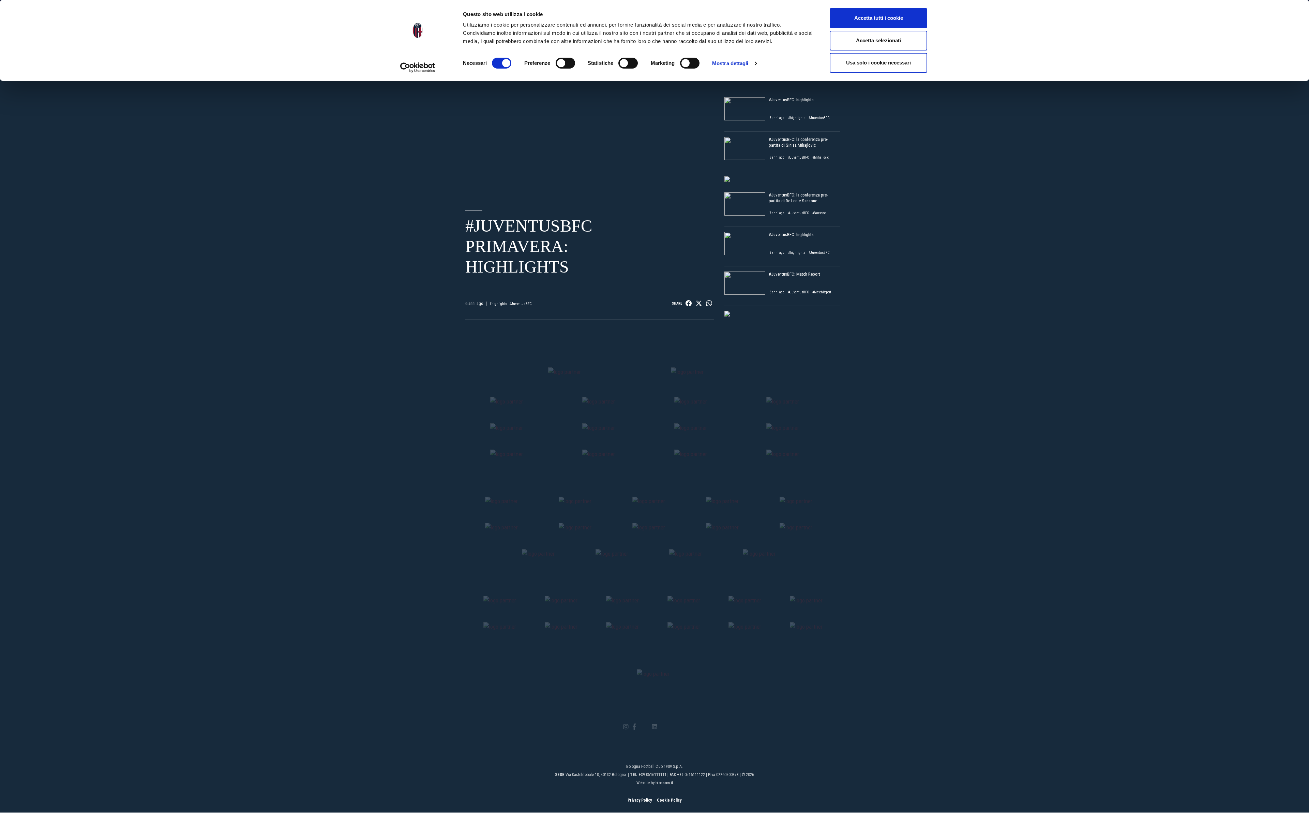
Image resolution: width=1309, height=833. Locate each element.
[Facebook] (634, 727)
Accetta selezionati (878, 40)
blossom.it (664, 782)
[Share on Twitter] (699, 303)
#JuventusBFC (520, 304)
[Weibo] (683, 727)
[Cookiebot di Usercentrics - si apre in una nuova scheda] (418, 67)
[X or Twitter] (644, 727)
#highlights (498, 304)
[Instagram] (626, 727)
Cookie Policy (669, 800)
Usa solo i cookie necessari (878, 62)
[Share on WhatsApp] (709, 303)
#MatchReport (821, 292)
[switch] (565, 63)
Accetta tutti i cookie (878, 18)
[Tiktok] (663, 727)
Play (590, 128)
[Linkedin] (654, 727)
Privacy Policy (640, 800)
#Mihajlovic (820, 157)
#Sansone (819, 213)
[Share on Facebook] (688, 303)
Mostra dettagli (730, 63)
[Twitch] (673, 727)
